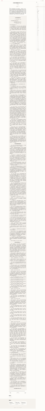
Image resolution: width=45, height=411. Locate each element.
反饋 (21, 407)
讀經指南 (20, 407)
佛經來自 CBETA (15, 407)
